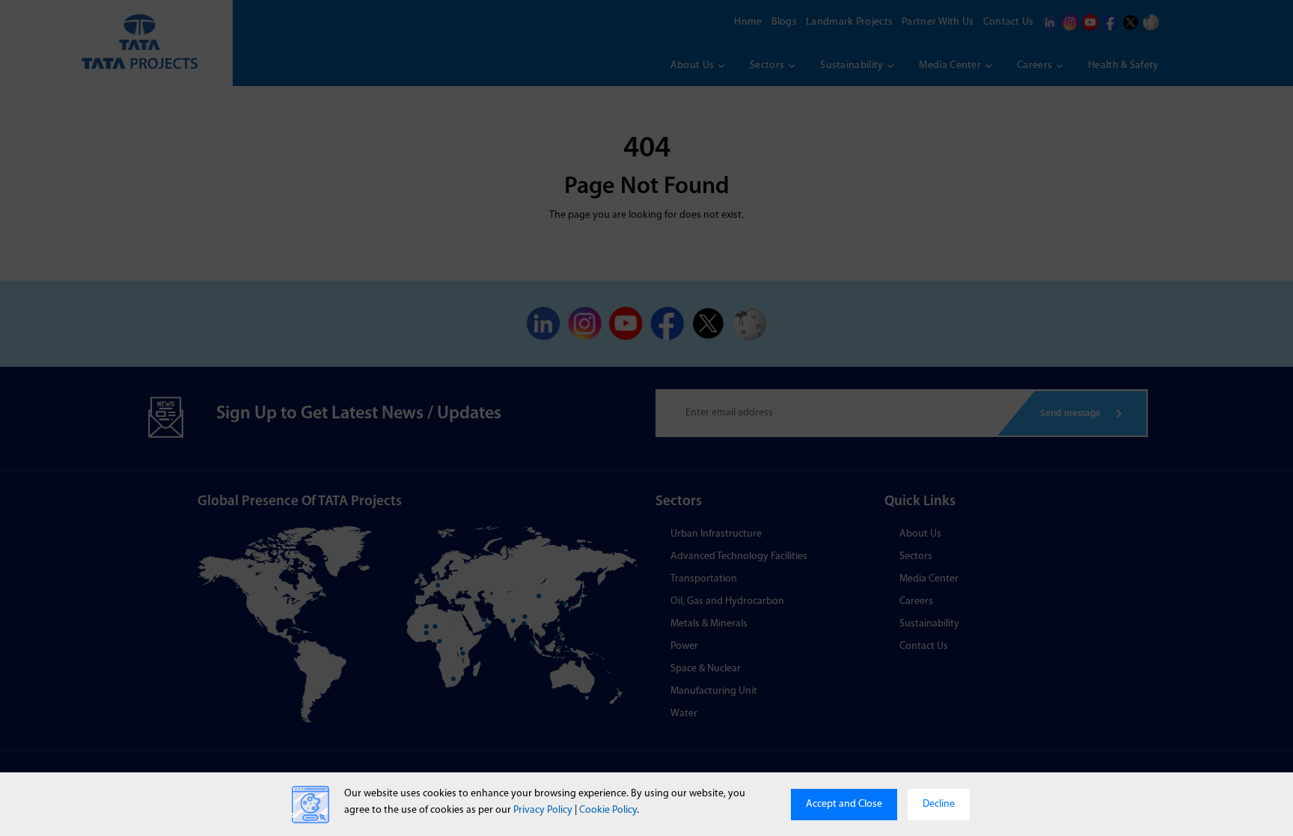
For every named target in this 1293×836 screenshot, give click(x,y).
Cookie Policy (608, 810)
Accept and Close (844, 804)
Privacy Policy (542, 810)
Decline (939, 804)
